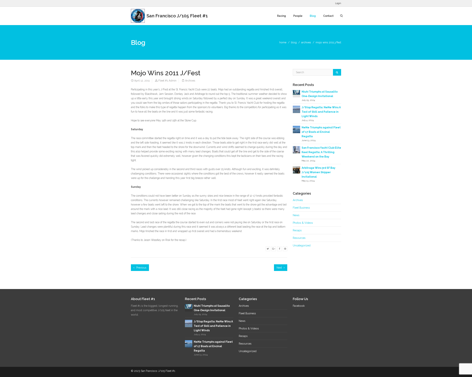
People (297, 15)
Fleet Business (301, 207)
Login (338, 3)
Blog (313, 15)
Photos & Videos (303, 222)
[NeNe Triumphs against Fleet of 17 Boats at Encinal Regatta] (296, 129)
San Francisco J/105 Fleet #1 (176, 15)
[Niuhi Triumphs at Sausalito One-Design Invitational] (296, 92)
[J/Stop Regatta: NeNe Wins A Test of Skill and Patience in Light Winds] (296, 109)
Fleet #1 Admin (167, 80)
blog (294, 42)
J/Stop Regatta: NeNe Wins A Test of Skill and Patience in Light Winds (321, 112)
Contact (328, 15)
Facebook (299, 305)
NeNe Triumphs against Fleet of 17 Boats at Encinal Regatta (321, 132)
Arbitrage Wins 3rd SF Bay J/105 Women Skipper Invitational (318, 172)
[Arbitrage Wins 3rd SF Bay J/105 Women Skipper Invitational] (296, 169)
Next (280, 267)
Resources (299, 237)
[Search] (337, 72)
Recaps (297, 230)
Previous (141, 267)
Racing (281, 15)
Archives (306, 42)
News (296, 215)
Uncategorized (301, 245)
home (282, 42)
